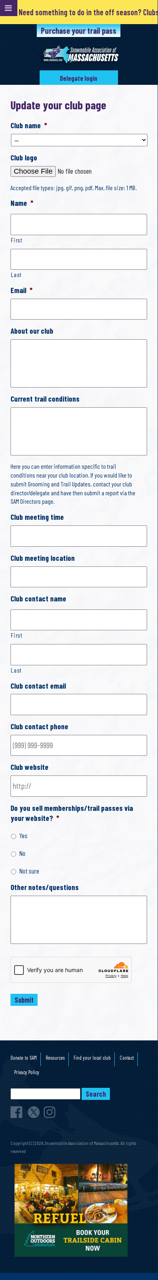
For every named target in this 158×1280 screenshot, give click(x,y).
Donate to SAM (24, 1057)
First (16, 240)
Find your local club (92, 1057)
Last (16, 274)
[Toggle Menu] (8, 8)
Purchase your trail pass (78, 30)
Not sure (29, 871)
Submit (24, 999)
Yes (23, 835)
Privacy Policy (26, 1072)
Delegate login (78, 78)
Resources (55, 1057)
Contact (127, 1057)
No (22, 853)
